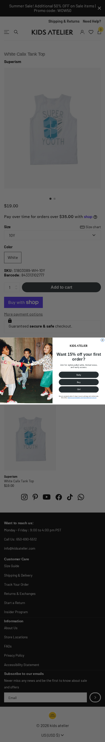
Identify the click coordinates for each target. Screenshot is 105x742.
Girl (79, 389)
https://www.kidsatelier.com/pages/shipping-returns (82, 397)
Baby (78, 375)
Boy (79, 382)
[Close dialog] (102, 340)
